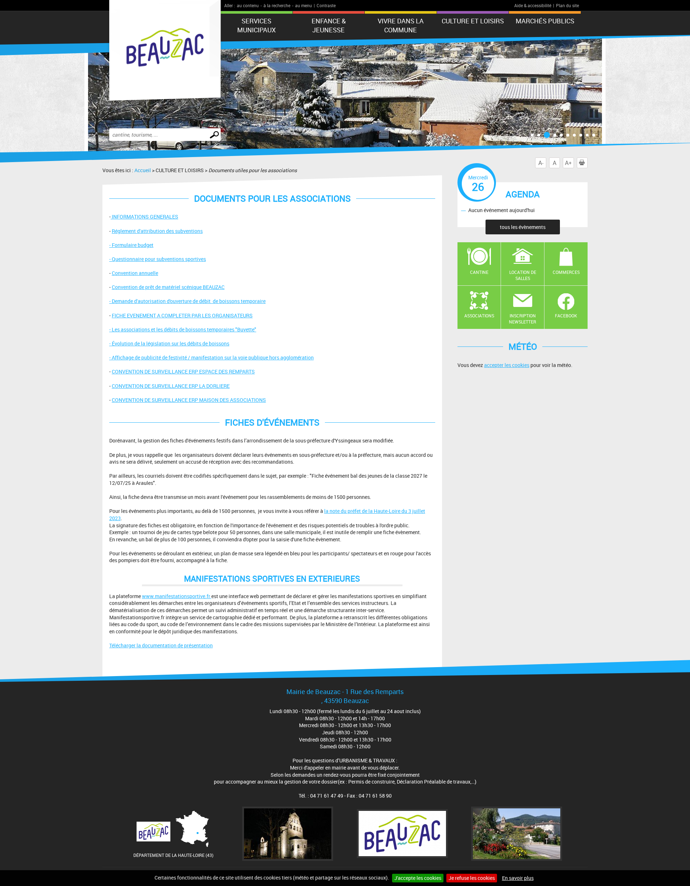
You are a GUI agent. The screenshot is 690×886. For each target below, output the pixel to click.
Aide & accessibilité (532, 5)
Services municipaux (256, 25)
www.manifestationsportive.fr (176, 596)
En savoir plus (518, 877)
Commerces (566, 272)
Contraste (326, 5)
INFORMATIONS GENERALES (144, 216)
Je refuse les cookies (471, 877)
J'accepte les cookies (417, 877)
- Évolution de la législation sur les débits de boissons (169, 343)
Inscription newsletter (522, 319)
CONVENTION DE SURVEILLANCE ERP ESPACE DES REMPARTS (183, 371)
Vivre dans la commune (401, 25)
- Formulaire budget (131, 245)
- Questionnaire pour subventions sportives (157, 259)
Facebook (566, 315)
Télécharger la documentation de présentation (161, 645)
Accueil (142, 170)
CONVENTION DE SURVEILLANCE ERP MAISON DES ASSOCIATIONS (189, 399)
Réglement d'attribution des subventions (157, 231)
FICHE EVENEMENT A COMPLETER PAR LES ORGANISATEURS (182, 315)
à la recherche (276, 5)
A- (540, 163)
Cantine (479, 272)
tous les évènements (523, 227)
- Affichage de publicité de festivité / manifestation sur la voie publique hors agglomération (211, 357)
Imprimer (587, 163)
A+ (568, 163)
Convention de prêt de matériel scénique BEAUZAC (168, 287)
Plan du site (567, 5)
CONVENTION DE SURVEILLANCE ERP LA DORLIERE (171, 385)
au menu (303, 5)
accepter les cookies (506, 365)
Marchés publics (545, 21)
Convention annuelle (135, 273)
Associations (479, 315)
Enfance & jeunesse (329, 25)
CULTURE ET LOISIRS (473, 21)
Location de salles (522, 275)
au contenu (248, 5)
